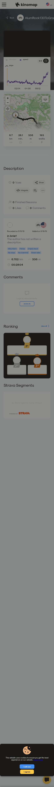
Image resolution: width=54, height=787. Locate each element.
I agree (27, 772)
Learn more (38, 760)
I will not (27, 767)
